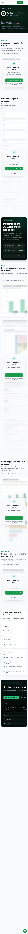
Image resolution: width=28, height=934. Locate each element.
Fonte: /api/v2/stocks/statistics (11, 109)
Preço (3, 35)
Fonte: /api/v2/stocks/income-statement (13, 280)
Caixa (25, 35)
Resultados (18, 35)
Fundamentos (10, 35)
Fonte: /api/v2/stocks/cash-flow (11, 473)
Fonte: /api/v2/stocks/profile (12, 644)
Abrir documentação (10, 697)
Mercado (3, 8)
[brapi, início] (6, 2)
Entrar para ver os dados (13, 80)
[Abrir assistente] (25, 931)
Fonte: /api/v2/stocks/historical (11, 53)
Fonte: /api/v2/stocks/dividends (11, 564)
